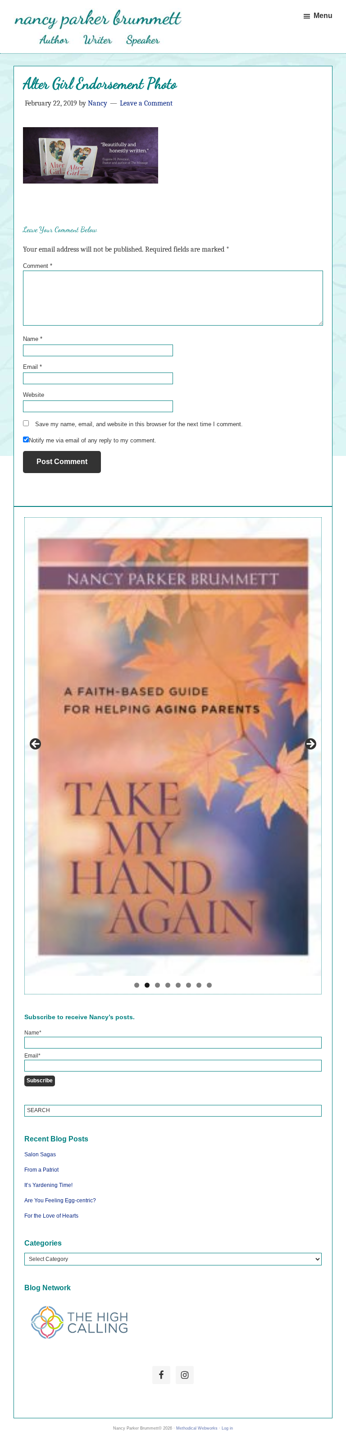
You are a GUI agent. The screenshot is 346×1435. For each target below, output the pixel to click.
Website (33, 394)
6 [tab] (188, 985)
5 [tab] (178, 985)
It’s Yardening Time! (48, 1185)
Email (32, 366)
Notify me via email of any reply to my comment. (92, 440)
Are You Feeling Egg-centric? (60, 1200)
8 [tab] (209, 985)
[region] (173, 755)
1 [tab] (136, 985)
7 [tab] (198, 985)
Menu (323, 15)
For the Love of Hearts (51, 1216)
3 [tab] (157, 985)
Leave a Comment (146, 103)
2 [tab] (147, 985)
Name (32, 339)
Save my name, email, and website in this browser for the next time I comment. (139, 424)
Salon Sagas (40, 1154)
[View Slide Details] (173, 747)
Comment (37, 265)
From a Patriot (41, 1170)
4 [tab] (167, 985)
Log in (227, 1428)
